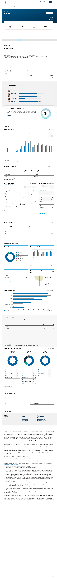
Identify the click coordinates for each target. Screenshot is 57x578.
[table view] (50, 136)
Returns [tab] (23, 39)
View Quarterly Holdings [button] (48, 310)
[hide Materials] (5, 328)
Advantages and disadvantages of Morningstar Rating (10, 178)
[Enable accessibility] (53, 576)
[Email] (1, 15)
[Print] (1, 10)
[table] (12, 373)
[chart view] (52, 136)
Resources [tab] (39, 39)
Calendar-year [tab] (36, 133)
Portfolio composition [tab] (28, 39)
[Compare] (1, 11)
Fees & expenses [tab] (34, 39)
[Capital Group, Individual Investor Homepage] (11, 2)
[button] (1, 17)
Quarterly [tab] (28, 133)
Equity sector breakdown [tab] (29, 319)
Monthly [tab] (20, 133)
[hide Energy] (5, 326)
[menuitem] (7, 6)
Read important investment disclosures (9, 184)
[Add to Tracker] (1, 13)
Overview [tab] (19, 39)
